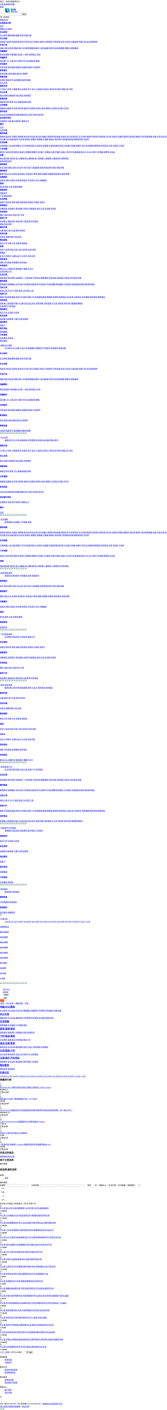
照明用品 (96, 146)
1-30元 (87, 922)
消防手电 (67, 303)
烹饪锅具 (26, 284)
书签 (71, 89)
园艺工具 (30, 291)
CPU (8, 61)
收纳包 (2, 180)
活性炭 (67, 278)
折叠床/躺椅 (17, 187)
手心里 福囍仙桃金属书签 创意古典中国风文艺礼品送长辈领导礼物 (27, 1288)
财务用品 (3, 111)
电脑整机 (3, 51)
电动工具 (3, 291)
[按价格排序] (3, 1189)
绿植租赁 (11, 912)
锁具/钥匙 (40, 303)
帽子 (31, 174)
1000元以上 (9, 922)
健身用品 (93, 297)
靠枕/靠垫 (8, 168)
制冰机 (22, 139)
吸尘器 (12, 146)
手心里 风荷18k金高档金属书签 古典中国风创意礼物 (21, 1259)
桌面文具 (3, 86)
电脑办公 (102, 1185)
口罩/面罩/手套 (12, 303)
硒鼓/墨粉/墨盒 (14, 35)
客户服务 (8, 1390)
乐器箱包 (43, 180)
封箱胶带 (11, 96)
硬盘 (38, 61)
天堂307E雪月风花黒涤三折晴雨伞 (13, 1133)
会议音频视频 (91, 42)
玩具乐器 (52, 278)
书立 (15, 102)
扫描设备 (74, 42)
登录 (2, 7)
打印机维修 (4, 902)
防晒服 (44, 174)
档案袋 (2, 108)
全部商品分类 (5, 23)
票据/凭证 (24, 115)
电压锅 (132, 137)
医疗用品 (3, 328)
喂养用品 (65, 158)
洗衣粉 (53, 209)
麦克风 (19, 74)
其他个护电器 (97, 152)
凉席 (14, 168)
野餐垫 (49, 297)
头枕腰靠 (3, 338)
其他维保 (13, 902)
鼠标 (20, 48)
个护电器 (3, 149)
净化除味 (73, 278)
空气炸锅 (82, 137)
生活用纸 (3, 199)
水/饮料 (24, 256)
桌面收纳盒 (22, 102)
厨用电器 (3, 133)
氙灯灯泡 (3, 313)
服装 (63, 174)
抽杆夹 (26, 108)
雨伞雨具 (11, 278)
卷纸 (13, 202)
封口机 (108, 137)
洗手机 (69, 152)
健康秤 (34, 152)
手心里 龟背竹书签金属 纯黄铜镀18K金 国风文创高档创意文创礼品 (27, 1325)
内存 (24, 61)
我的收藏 (11, 4)
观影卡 (2, 325)
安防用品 (3, 300)
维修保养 (8, 892)
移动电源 (11, 67)
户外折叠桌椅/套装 (38, 297)
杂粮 (9, 243)
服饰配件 (3, 171)
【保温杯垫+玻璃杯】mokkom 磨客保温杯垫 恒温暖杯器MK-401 (25, 1144)
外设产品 (3, 45)
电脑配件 (3, 57)
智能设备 (3, 77)
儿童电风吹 (56, 158)
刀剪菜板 (67, 284)
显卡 (16, 61)
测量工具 (65, 89)
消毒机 (44, 137)
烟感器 (74, 303)
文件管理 (3, 105)
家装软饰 (3, 190)
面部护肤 (11, 221)
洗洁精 (47, 209)
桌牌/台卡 (25, 121)
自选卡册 (31, 256)
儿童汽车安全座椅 (21, 319)
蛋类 (6, 231)
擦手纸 (8, 202)
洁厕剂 (26, 209)
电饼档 (2, 137)
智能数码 (131, 1185)
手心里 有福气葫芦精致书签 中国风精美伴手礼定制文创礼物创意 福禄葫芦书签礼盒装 (34, 1296)
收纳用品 (3, 278)
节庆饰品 (36, 278)
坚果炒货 (11, 269)
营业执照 (25, 1406)
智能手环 (9, 80)
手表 (22, 215)
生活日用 (3, 275)
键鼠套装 (74, 48)
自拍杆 (30, 67)
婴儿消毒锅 (20, 158)
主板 (12, 61)
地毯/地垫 (60, 168)
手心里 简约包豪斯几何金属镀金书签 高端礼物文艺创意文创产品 (26, 1245)
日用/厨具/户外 (6, 767)
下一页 (4, 1352)
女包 (37, 180)
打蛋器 (45, 139)
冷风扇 (121, 146)
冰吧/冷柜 (161, 137)
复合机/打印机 (23, 42)
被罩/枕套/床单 (46, 168)
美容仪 (22, 152)
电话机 (8, 42)
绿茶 (34, 250)
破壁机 (33, 139)
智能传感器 (25, 80)
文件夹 (66, 108)
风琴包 (38, 108)
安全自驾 (3, 316)
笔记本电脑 (4, 55)
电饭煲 (89, 137)
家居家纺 (3, 164)
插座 (2, 48)
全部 (6, 1178)
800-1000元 (18, 922)
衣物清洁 (11, 209)
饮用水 (2, 237)
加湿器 (45, 146)
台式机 (20, 55)
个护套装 (46, 152)
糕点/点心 (4, 269)
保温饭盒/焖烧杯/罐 (79, 284)
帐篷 (29, 297)
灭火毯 (54, 303)
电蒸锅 (50, 137)
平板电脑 (13, 55)
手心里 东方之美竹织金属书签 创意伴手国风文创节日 (21, 1252)
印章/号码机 (33, 115)
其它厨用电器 (146, 137)
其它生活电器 (87, 146)
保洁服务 (3, 912)
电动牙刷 (9, 152)
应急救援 (9, 319)
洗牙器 (40, 152)
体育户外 (3, 294)
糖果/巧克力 (28, 269)
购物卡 (8, 256)
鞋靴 (39, 174)
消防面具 (47, 303)
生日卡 (2, 256)
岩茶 (30, 250)
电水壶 (26, 137)
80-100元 (68, 922)
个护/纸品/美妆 (6, 634)
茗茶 (2, 246)
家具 (2, 183)
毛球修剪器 (53, 146)
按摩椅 (106, 152)
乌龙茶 (7, 250)
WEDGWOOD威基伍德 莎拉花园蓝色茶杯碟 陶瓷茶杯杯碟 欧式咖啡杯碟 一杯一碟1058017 (36, 1110)
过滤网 (10, 313)
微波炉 (27, 139)
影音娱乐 (3, 70)
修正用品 (19, 96)
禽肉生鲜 (3, 227)
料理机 (120, 137)
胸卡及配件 (16, 121)
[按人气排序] (3, 1197)
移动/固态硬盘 (59, 48)
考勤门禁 (82, 42)
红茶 (16, 250)
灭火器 (21, 303)
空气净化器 (25, 146)
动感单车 (77, 297)
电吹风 (16, 152)
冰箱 (154, 137)
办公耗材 (3, 32)
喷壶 (16, 291)
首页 (2, 1003)
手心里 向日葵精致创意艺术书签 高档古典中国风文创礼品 (23, 1347)
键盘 (16, 48)
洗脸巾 (42, 202)
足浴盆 (112, 152)
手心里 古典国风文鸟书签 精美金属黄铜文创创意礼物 (21, 1281)
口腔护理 (26, 221)
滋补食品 (23, 262)
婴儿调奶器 (39, 158)
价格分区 (4, 919)
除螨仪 (18, 146)
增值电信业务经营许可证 (52, 1404)
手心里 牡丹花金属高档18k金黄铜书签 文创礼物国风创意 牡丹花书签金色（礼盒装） (34, 1303)
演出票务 (3, 322)
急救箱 (2, 303)
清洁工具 (40, 209)
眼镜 (68, 174)
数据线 (18, 67)
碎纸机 (2, 42)
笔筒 (11, 102)
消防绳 (60, 303)
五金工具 (3, 287)
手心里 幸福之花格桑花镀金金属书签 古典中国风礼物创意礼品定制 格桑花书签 (31, 1339)
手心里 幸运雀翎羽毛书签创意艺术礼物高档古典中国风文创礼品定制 (27, 1332)
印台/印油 (4, 115)
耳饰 (10, 215)
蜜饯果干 (19, 269)
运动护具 (70, 297)
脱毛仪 (83, 152)
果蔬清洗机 (78, 139)
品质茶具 (34, 284)
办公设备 (3, 38)
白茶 (20, 250)
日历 (2, 127)
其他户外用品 (21, 297)
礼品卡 (2, 253)
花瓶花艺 (3, 193)
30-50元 (82, 922)
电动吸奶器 (4, 158)
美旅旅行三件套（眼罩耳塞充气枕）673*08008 (18, 1099)
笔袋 (29, 102)
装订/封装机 (34, 42)
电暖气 (78, 146)
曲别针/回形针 (43, 89)
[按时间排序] (3, 1201)
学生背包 (31, 180)
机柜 (51, 48)
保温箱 (2, 319)
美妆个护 (3, 218)
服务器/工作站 (34, 55)
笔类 (59, 89)
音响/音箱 (12, 74)
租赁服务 (16, 892)
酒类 (2, 262)
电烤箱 (20, 137)
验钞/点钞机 (65, 42)
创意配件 (36, 67)
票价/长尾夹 (22, 89)
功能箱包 (3, 177)
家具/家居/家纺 (6, 573)
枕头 (2, 168)
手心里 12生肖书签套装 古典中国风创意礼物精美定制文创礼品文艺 (27, 1230)
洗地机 (115, 146)
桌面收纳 (3, 99)
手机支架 (3, 67)
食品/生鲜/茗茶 (6, 685)
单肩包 (24, 180)
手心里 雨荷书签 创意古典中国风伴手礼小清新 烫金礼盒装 (23, 1318)
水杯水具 (19, 284)
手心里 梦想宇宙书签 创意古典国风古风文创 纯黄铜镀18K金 (24, 1274)
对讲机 (2, 80)
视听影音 (104, 146)
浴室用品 (60, 278)
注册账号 (8, 1362)
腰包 (8, 180)
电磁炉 (51, 139)
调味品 (24, 243)
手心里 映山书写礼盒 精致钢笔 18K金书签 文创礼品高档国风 (24, 1208)
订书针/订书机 (5, 89)
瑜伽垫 (55, 297)
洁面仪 (63, 152)
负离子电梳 (55, 152)
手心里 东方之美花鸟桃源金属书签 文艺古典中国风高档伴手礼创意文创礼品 (30, 1237)
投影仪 (42, 42)
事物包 (48, 108)
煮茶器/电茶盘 (68, 139)
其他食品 (3, 259)
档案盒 (8, 108)
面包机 (8, 137)
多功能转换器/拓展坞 (30, 48)
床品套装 (36, 168)
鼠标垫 (11, 48)
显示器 (2, 61)
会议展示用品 (5, 118)
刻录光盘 (27, 35)
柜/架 (2, 187)
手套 (27, 174)
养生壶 (32, 137)
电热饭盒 (56, 137)
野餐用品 (101, 297)
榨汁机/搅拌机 (72, 137)
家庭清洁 (3, 205)
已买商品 (3, 4)
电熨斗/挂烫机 (36, 146)
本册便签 (27, 96)
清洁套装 (19, 209)
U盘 (41, 48)
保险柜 (14, 42)
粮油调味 (3, 240)
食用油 (18, 243)
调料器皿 (59, 284)
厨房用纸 (23, 202)
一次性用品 (27, 278)
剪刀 (29, 89)
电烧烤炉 (58, 139)
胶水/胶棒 (4, 96)
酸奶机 (126, 137)
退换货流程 (9, 1380)
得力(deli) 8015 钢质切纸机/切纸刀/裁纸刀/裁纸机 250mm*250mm (25, 1087)
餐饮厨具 (3, 281)
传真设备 (56, 42)
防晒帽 (50, 174)
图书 (2, 124)
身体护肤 (19, 221)
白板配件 (3, 121)
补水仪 (89, 152)
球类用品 (62, 297)
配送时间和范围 (11, 1370)
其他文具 (53, 89)
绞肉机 (114, 137)
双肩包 (12, 180)
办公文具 (3, 92)
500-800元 (27, 922)
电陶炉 (138, 137)
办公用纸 (3, 35)
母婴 (2, 155)
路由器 (46, 48)
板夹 (43, 108)
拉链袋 (32, 108)
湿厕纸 (30, 202)
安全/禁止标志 (29, 303)
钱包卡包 (7, 174)
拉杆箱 (18, 180)
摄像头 (67, 48)
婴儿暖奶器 (29, 158)
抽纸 (18, 202)
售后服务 (4, 889)
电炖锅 (95, 137)
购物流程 (8, 1360)
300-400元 (44, 922)
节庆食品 (7, 262)
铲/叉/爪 (11, 291)
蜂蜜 (8, 237)
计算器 (14, 89)
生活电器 (3, 142)
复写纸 (41, 115)
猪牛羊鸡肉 (20, 231)
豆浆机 (86, 139)
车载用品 (19, 278)
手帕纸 (36, 202)
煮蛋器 (39, 139)
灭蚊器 (72, 146)
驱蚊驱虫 (32, 209)
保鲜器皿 (11, 284)
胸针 (2, 215)
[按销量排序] (3, 1193)
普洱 (12, 250)
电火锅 (38, 137)
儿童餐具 (47, 158)
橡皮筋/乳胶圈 (14, 115)
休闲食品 (3, 265)
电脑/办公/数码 (6, 345)
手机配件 (3, 64)
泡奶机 (12, 158)
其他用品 (91, 284)
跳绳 (2, 297)
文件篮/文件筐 (57, 108)
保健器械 (3, 332)
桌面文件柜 (4, 102)
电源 (20, 61)
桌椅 (6, 187)
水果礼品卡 (16, 256)
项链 (6, 215)
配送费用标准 (10, 1373)
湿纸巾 (2, 202)
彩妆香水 (3, 221)
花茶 (2, 250)
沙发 (10, 187)
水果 (2, 231)
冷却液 (16, 313)
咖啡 (12, 237)
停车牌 (10, 338)
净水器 (67, 146)
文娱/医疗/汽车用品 (8, 828)
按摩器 (28, 152)
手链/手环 (16, 215)
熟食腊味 (15, 262)
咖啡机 (63, 137)
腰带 (2, 174)
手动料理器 (50, 284)
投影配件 (49, 42)
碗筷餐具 (3, 284)
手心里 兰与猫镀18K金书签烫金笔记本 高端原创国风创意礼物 (25, 1215)
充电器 (24, 67)
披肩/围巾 (57, 174)
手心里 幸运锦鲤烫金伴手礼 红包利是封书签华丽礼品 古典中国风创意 (28, 1223)
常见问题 (8, 1393)
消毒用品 (3, 209)
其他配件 (21, 174)
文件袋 (14, 108)
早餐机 (14, 137)
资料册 (20, 108)
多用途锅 (101, 137)
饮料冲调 (3, 233)
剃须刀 (2, 152)
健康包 (80, 303)
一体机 (26, 55)
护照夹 (14, 174)
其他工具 (22, 291)
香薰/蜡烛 (44, 278)
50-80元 (75, 922)
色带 (22, 35)
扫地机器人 (4, 146)
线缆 (6, 48)
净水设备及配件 (12, 139)
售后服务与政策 (11, 1383)
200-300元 (52, 922)
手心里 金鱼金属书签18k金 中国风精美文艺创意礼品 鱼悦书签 (25, 1310)
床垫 (54, 168)
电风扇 (61, 146)
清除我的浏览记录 (7, 1157)
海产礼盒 (11, 231)
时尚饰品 (3, 212)
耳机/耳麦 (4, 74)
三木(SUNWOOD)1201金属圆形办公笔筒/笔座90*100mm (22, 1122)
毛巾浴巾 (20, 168)
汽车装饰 (3, 335)
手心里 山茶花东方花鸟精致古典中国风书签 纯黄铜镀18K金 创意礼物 (27, 1267)
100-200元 (60, 922)
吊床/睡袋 (86, 297)
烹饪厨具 (42, 284)
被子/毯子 (28, 168)
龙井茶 (25, 250)
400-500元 (35, 922)
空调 (110, 146)
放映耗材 (3, 309)
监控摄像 (17, 80)
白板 (9, 121)
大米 (13, 243)
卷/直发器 (76, 152)
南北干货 (3, 243)
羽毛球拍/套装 (9, 297)
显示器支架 (30, 61)
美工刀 (34, 89)
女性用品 (34, 221)
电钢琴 (25, 74)
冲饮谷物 (17, 237)
